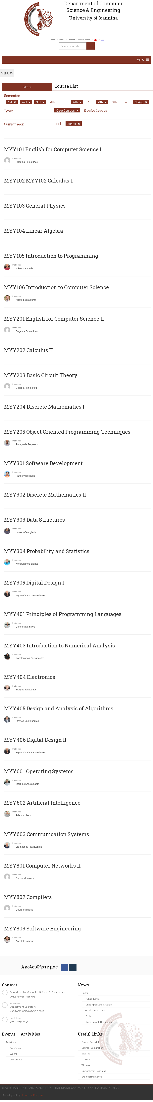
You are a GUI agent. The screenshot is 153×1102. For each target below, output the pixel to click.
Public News (92, 998)
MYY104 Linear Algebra (33, 230)
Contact (71, 39)
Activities (11, 1041)
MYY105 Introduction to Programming (51, 255)
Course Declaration (92, 1047)
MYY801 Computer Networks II (42, 865)
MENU (5, 73)
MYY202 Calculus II (28, 350)
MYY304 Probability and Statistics (46, 551)
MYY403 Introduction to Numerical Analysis (59, 645)
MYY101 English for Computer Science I (53, 149)
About (61, 39)
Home (52, 39)
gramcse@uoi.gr (19, 1021)
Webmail (86, 1065)
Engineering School (91, 1076)
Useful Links (84, 39)
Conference (16, 1059)
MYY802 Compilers (28, 897)
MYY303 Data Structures (34, 519)
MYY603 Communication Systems (46, 834)
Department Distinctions (99, 1021)
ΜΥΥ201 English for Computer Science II (54, 318)
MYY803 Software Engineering (42, 928)
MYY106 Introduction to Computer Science (56, 287)
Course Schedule (90, 1041)
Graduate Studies (95, 1010)
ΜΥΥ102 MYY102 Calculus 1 (38, 180)
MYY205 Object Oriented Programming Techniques (67, 431)
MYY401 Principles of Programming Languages (63, 614)
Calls (88, 1016)
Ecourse (85, 1053)
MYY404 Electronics (29, 676)
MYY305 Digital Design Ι (34, 582)
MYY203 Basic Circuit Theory (40, 375)
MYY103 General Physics (35, 205)
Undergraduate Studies (98, 1004)
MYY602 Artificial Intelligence (42, 802)
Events (13, 1053)
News (84, 992)
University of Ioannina (93, 1070)
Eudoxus (85, 1059)
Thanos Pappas (33, 1095)
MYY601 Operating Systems (39, 771)
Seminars (15, 1047)
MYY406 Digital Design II (35, 739)
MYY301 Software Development (43, 463)
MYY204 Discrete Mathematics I (44, 406)
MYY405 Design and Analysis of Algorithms (58, 708)
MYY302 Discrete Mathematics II (45, 494)
